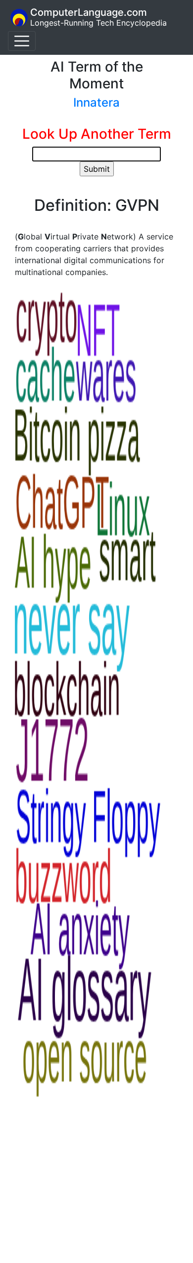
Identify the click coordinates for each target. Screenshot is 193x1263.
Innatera (96, 102)
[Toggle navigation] (22, 41)
